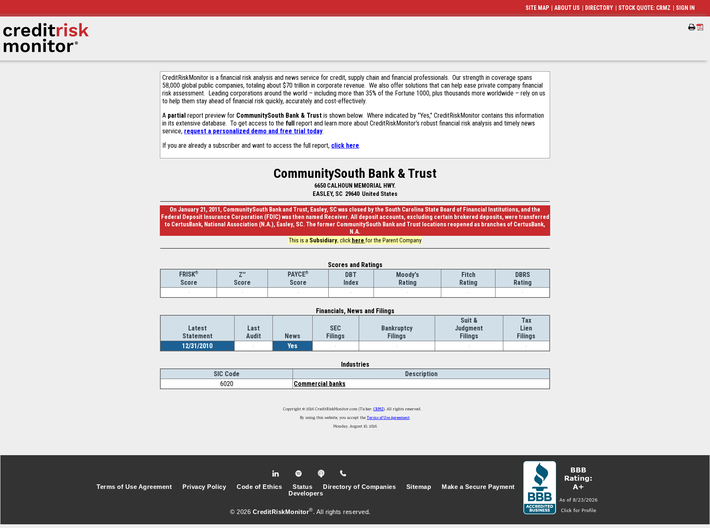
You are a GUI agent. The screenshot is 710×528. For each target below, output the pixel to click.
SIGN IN (685, 8)
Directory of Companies (359, 487)
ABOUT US (567, 8)
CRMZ (378, 409)
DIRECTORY (599, 8)
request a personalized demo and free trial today (253, 131)
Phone (343, 473)
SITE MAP (537, 8)
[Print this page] (691, 27)
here (358, 240)
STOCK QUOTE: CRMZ (644, 8)
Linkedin (276, 473)
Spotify (299, 473)
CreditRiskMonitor (281, 512)
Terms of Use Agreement (388, 418)
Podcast (322, 473)
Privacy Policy (204, 487)
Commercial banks (320, 384)
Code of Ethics (259, 487)
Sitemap (418, 487)
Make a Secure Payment (478, 487)
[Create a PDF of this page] (699, 26)
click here (345, 145)
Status (302, 487)
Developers (305, 493)
